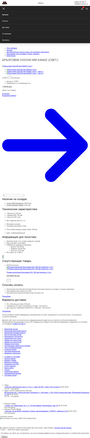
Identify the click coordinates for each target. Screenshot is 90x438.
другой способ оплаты (63, 428)
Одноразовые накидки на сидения (17, 346)
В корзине (9, 95)
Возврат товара (10, 360)
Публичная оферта (11, 372)
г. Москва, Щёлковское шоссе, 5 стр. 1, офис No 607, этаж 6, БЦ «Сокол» (32, 387)
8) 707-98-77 (19, 324)
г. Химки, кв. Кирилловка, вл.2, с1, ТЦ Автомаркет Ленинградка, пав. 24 (31, 405)
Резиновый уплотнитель (13, 336)
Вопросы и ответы (11, 362)
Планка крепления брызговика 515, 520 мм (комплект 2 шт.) (29, 272)
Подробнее (6, 296)
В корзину (6, 94)
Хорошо (4, 437)
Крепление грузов (11, 329)
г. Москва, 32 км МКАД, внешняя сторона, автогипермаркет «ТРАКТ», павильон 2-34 (36, 411)
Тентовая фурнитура (12, 351)
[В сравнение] (9, 77)
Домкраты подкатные (12, 353)
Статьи (7, 370)
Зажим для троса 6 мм (12, 340)
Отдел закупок (10, 366)
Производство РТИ (11, 364)
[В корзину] (47, 278)
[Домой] (4, 3)
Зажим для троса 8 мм (12, 342)
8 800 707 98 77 (80, 2)
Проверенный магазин (12, 373)
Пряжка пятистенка (11, 344)
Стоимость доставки (12, 357)
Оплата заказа (9, 358)
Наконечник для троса (12, 338)
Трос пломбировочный (12, 348)
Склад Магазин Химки (15, 205)
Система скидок (10, 375)
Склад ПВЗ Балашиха (15, 203)
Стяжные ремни (10, 349)
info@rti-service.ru (81, 4)
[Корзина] (87, 9)
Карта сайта (9, 368)
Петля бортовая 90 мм (12, 334)
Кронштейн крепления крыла (15, 331)
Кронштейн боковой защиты (15, 333)
